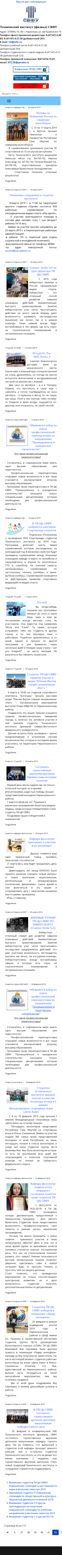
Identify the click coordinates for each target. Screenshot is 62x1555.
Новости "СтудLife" (13, 669)
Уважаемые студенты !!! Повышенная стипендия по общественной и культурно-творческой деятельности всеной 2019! (33, 1496)
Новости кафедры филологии (18, 833)
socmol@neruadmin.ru (17, 250)
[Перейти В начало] (7, 1532)
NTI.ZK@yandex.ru (18, 62)
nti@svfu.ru (15, 42)
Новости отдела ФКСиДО (16, 419)
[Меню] (9, 101)
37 (21, 1532)
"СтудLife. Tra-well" (13, 347)
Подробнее (10, 181)
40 (42, 1532)
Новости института (13, 1082)
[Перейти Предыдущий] (14, 1532)
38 (28, 1532)
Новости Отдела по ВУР (16, 189)
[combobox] (18, 93)
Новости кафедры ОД (15, 107)
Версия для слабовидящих (31, 1)
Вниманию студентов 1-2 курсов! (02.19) (31, 1516)
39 (35, 1532)
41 (48, 1532)
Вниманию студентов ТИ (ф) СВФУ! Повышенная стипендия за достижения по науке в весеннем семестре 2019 (33, 1486)
